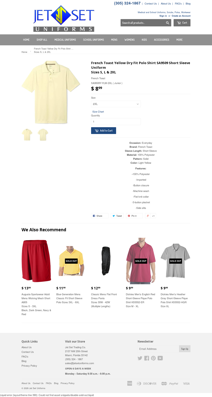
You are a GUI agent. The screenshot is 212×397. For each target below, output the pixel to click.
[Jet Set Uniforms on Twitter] (139, 359)
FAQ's (178, 3)
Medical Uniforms (65, 39)
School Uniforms (93, 39)
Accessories (161, 39)
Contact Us (151, 3)
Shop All (42, 39)
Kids (144, 39)
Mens (114, 39)
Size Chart (98, 111)
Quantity (95, 115)
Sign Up (184, 348)
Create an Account (181, 15)
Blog (188, 3)
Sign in (163, 15)
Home (26, 39)
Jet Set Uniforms (37, 388)
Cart (184, 22)
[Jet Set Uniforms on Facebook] (146, 359)
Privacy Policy (29, 365)
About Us (166, 3)
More (179, 39)
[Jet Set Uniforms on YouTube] (160, 359)
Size (93, 97)
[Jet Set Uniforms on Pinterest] (153, 359)
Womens (130, 39)
